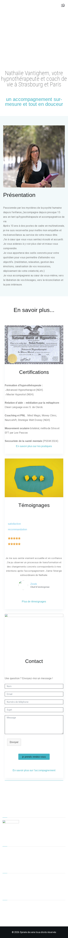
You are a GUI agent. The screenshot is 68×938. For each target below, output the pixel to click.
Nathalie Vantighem (16, 5)
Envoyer (14, 742)
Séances (7, 861)
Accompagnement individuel (17, 851)
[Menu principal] (62, 5)
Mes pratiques (10, 856)
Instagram (8, 915)
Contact (7, 888)
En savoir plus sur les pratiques (34, 446)
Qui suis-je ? (9, 883)
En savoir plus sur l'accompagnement (34, 770)
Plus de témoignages (34, 601)
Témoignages (10, 877)
